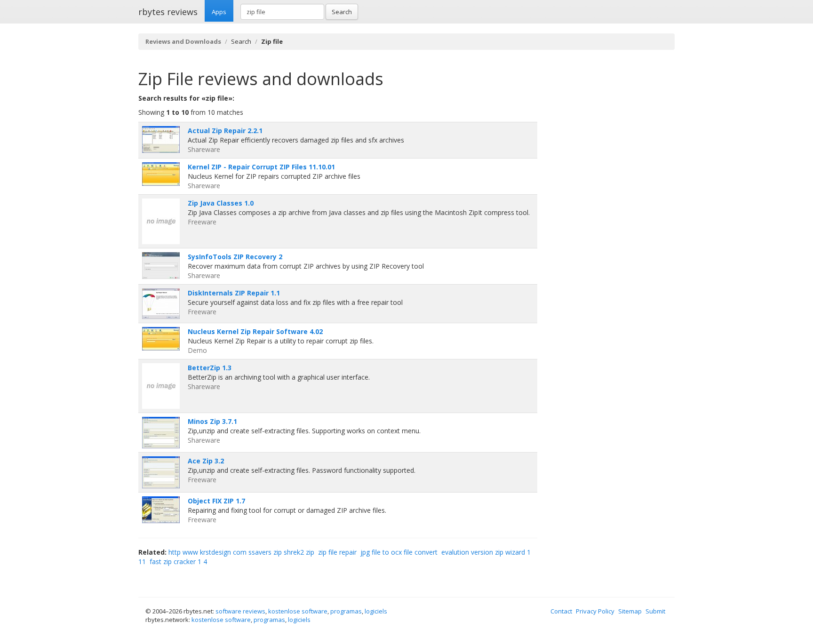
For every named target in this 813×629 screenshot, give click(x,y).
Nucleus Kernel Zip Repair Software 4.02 (255, 331)
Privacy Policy (595, 611)
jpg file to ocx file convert (399, 552)
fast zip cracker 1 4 (178, 561)
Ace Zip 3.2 (206, 460)
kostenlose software (297, 611)
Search (342, 12)
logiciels (376, 611)
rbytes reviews (168, 11)
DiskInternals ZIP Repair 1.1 (234, 292)
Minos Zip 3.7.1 (212, 421)
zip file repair (337, 552)
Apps (219, 12)
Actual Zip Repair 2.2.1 (225, 130)
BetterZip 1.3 (209, 367)
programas (346, 611)
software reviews (240, 611)
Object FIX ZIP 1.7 (216, 500)
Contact (561, 611)
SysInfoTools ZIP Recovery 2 (235, 256)
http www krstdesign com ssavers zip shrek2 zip (241, 552)
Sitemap (630, 611)
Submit (655, 611)
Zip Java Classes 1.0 (221, 203)
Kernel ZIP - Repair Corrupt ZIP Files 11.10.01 (261, 166)
